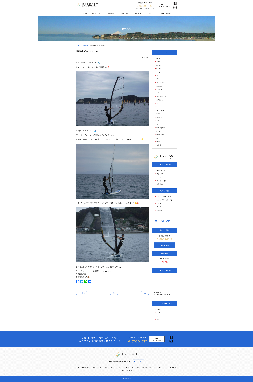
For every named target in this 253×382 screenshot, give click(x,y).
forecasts (159, 86)
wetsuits (158, 93)
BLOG (158, 313)
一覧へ (114, 293)
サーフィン (160, 207)
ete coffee (159, 131)
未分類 (158, 145)
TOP (77, 367)
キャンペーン (161, 96)
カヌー (158, 203)
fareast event (160, 107)
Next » (145, 293)
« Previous (81, 293)
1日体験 (159, 210)
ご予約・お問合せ (164, 13)
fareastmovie (160, 110)
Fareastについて (97, 13)
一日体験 (111, 13)
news (158, 58)
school (158, 65)
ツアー (158, 124)
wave (158, 72)
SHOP (85, 13)
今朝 (158, 61)
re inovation (160, 134)
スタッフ (138, 13)
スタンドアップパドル (164, 200)
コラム (158, 103)
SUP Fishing (160, 82)
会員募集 (159, 184)
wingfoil (159, 89)
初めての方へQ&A (154, 367)
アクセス (149, 13)
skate (158, 138)
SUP (157, 79)
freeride (158, 114)
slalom (158, 68)
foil (157, 75)
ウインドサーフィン (163, 196)
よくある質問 (161, 181)
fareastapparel (160, 128)
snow (158, 142)
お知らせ (159, 100)
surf (157, 121)
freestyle (159, 117)
